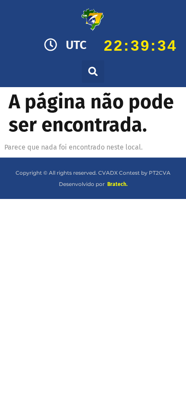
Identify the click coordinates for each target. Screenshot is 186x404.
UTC (76, 45)
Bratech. (117, 184)
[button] (93, 71)
